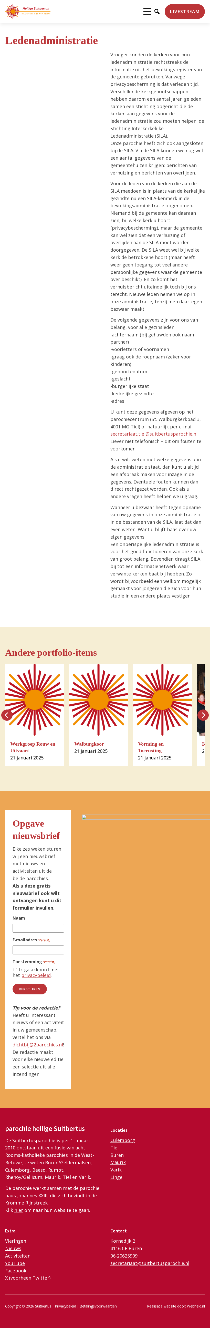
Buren (117, 1155)
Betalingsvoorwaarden (98, 1306)
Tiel (114, 1148)
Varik (116, 1170)
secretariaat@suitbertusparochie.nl (149, 1263)
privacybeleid (36, 975)
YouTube (15, 1263)
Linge (116, 1177)
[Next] (203, 715)
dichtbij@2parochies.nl (38, 1045)
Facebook (15, 1271)
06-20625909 (124, 1256)
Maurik (118, 1162)
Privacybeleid (65, 1306)
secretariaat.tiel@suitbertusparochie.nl (153, 434)
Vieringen (15, 1241)
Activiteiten (17, 1256)
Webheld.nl (196, 1306)
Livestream (185, 11)
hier (18, 1210)
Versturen (29, 989)
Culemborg (122, 1140)
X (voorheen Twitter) (27, 1278)
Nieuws (13, 1248)
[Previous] (7, 715)
